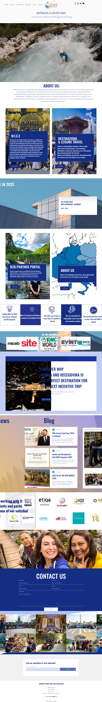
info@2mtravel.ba (51, 687)
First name (21, 580)
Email (20, 585)
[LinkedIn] (50, 696)
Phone (53, 585)
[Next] (98, 203)
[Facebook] (45, 696)
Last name (54, 580)
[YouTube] (54, 696)
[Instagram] (48, 696)
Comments (21, 591)
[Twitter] (52, 696)
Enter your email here (30, 666)
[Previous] (3, 203)
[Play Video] (95, 479)
